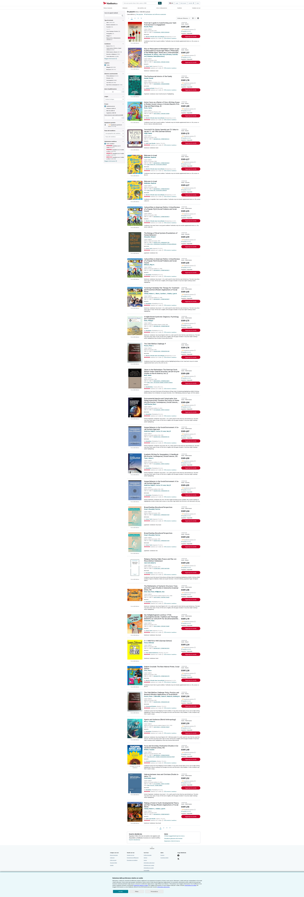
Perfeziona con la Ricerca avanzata (156, 14)
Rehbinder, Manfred (150, 157)
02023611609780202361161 (161, 436)
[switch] (106, 125)
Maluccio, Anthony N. (173, 696)
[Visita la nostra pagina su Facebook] (178, 855)
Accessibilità (146, 870)
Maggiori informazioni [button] (109, 161)
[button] (128, 18)
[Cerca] (160, 3)
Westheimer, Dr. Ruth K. (151, 54)
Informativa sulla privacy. (163, 887)
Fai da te (162, 855)
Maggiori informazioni (109, 58)
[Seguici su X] (178, 859)
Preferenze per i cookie (149, 865)
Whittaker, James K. (160, 696)
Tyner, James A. (149, 458)
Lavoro (145, 860)
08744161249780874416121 (161, 139)
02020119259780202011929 (161, 514)
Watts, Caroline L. (161, 293)
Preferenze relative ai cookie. (140, 885)
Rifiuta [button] (136, 891)
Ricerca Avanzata (108, 8)
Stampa (145, 857)
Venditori (179, 8)
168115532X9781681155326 (161, 62)
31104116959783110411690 (161, 568)
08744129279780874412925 (161, 648)
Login (177, 3)
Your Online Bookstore (152, 652)
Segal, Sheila (148, 133)
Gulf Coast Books (150, 143)
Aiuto (197, 3)
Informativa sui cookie (149, 867)
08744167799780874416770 (161, 676)
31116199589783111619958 (161, 783)
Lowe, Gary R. (167, 431)
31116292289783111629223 (161, 409)
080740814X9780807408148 (161, 326)
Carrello (111, 865)
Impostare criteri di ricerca (172, 841)
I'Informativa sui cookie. (190, 885)
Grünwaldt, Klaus (149, 620)
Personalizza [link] (154, 891)
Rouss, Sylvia (148, 108)
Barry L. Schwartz (149, 721)
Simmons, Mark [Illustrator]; (156, 56)
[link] (198, 18)
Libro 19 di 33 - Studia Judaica (154, 785)
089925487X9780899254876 (161, 381)
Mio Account (183, 3)
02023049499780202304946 (161, 83)
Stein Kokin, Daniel (150, 778)
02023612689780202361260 (161, 351)
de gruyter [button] (140, 14)
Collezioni (124, 8)
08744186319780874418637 (161, 299)
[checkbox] (105, 22)
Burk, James (147, 375)
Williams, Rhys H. (149, 264)
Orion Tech (149, 66)
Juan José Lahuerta (150, 563)
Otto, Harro (147, 670)
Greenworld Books (151, 706)
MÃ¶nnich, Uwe (159, 592)
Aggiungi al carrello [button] (190, 36)
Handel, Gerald (148, 78)
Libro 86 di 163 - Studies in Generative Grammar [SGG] (161, 756)
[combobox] (140, 3)
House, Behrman (149, 642)
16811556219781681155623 (161, 727)
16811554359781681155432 (161, 597)
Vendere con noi (196, 8)
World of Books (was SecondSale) (155, 36)
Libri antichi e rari (142, 8)
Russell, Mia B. (148, 26)
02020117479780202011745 (161, 242)
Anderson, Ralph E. (149, 431)
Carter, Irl (159, 431)
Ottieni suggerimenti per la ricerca (174, 836)
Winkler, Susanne (149, 749)
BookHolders (149, 387)
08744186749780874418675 (161, 814)
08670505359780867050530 (161, 755)
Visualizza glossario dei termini (173, 838)
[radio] (105, 67)
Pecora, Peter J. (149, 345)
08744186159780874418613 (161, 216)
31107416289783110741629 (161, 32)
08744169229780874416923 (161, 163)
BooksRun (148, 274)
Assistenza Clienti (164, 857)
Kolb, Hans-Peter (149, 592)
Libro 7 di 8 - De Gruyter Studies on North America (160, 382)
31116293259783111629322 (161, 463)
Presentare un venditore (132, 860)
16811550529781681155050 (161, 113)
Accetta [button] (121, 891)
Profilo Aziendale (147, 855)
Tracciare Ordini (113, 862)
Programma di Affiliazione (133, 857)
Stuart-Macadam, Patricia (152, 509)
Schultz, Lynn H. (172, 293)
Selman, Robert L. (149, 293)
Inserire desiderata (134, 839)
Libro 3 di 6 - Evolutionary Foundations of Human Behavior (161, 244)
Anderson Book (150, 88)
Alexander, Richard (149, 237)
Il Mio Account (113, 860)
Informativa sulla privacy (149, 862)
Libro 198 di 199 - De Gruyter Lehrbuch (157, 164)
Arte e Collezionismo (161, 8)
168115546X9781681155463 (161, 626)
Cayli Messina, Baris (150, 404)
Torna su (152, 848)
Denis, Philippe (148, 320)
